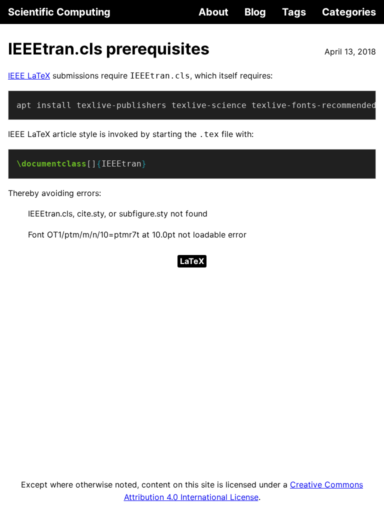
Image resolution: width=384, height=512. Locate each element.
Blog (255, 12)
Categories (349, 12)
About (213, 12)
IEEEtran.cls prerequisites (109, 48)
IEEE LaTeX (29, 75)
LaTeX (192, 261)
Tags (294, 12)
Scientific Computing (59, 12)
